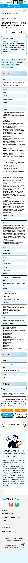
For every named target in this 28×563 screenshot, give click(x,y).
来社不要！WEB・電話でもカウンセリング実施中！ (14, 6)
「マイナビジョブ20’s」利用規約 (11, 517)
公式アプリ (5, 510)
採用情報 (9, 540)
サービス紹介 (14, 538)
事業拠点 (21, 538)
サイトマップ (6, 524)
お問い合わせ (6, 528)
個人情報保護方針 (16, 540)
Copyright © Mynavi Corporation (11, 547)
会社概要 (7, 538)
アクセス (4, 521)
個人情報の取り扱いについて (10, 513)
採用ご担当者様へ (7, 531)
